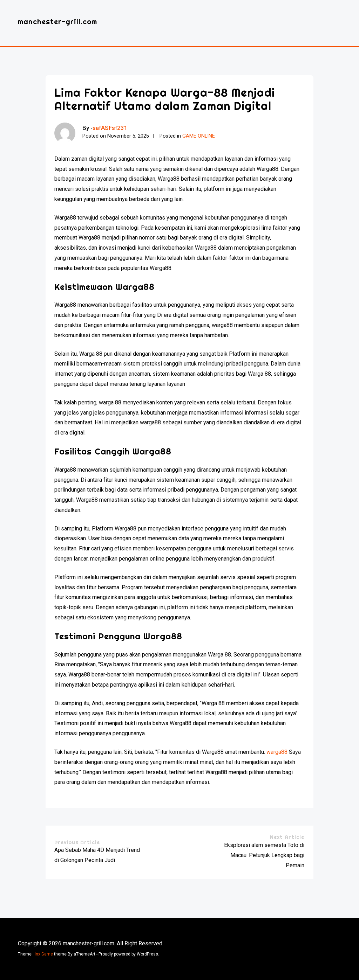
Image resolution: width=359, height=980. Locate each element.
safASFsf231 (110, 127)
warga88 (276, 752)
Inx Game (44, 954)
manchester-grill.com (57, 21)
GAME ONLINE (198, 136)
